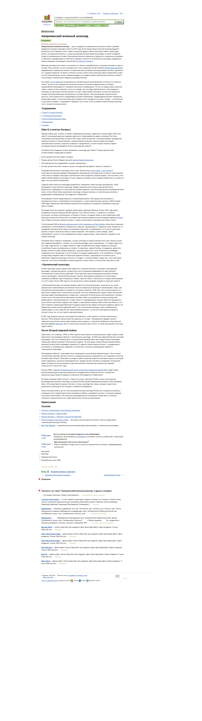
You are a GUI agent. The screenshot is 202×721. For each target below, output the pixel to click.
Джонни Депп (46, 527)
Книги (93, 25)
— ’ (61, 417)
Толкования (71, 25)
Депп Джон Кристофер (50, 541)
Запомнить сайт (94, 13)
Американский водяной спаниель (57, 475)
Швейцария (46, 509)
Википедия (59, 25)
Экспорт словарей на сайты (49, 580)
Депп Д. (44, 554)
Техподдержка (72, 575)
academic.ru (47, 24)
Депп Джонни (46, 547)
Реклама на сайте (82, 575)
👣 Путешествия (48, 577)
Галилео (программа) (50, 499)
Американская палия (112, 475)
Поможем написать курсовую (63, 472)
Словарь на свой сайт (110, 13)
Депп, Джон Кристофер (50, 534)
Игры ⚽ (104, 25)
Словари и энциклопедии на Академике (73, 17)
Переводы (82, 25)
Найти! (119, 22)
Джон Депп (45, 561)
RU (121, 13)
